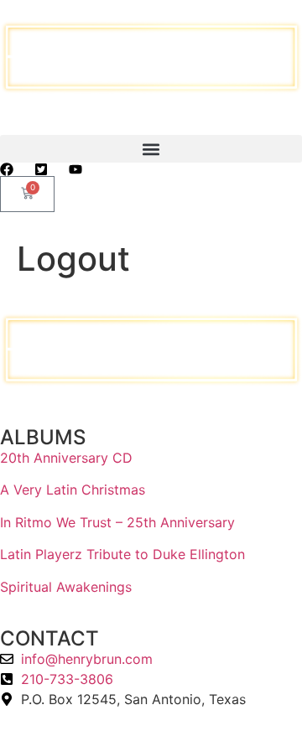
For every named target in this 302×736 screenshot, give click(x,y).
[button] (151, 149)
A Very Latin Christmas (72, 489)
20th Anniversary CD (66, 457)
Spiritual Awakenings (66, 586)
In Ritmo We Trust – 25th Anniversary (117, 522)
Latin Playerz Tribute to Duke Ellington (122, 554)
